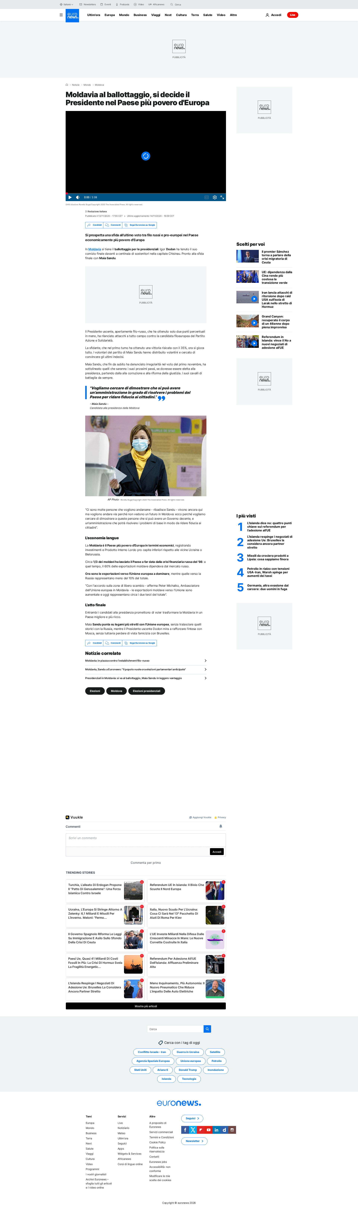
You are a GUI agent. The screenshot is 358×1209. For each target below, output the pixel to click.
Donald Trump (188, 1069)
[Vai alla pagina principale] (72, 15)
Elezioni (95, 690)
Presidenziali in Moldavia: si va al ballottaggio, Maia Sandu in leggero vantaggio (133, 678)
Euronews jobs (158, 1161)
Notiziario (123, 1127)
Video (221, 15)
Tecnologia (189, 1078)
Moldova (99, 85)
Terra (195, 15)
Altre (152, 1116)
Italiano (67, 4)
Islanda (166, 1078)
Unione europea (190, 1060)
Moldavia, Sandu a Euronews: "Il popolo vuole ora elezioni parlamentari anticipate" (135, 669)
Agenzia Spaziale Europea (153, 1060)
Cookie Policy (157, 1142)
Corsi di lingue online (130, 1163)
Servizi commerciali (161, 1132)
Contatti (154, 1156)
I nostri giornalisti (96, 1174)
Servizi (122, 1116)
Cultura (181, 15)
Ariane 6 (162, 1069)
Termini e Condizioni (161, 1137)
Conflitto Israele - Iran (152, 1052)
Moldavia (94, 249)
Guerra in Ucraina (188, 1052)
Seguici (122, 1143)
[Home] (67, 84)
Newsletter (193, 1141)
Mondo (124, 15)
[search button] (172, 4)
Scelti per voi (250, 244)
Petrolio (217, 1060)
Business (140, 15)
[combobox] (190, 4)
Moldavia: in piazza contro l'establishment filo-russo (117, 660)
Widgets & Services (129, 1153)
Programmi (92, 1169)
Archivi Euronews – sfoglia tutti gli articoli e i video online (99, 1183)
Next (168, 15)
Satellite (215, 1052)
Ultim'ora (93, 15)
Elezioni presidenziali (146, 690)
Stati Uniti (140, 1069)
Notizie (75, 85)
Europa (110, 15)
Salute (207, 15)
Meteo (121, 1133)
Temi (89, 1116)
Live (292, 14)
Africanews (124, 1158)
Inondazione (216, 1069)
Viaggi (155, 15)
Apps (121, 1148)
